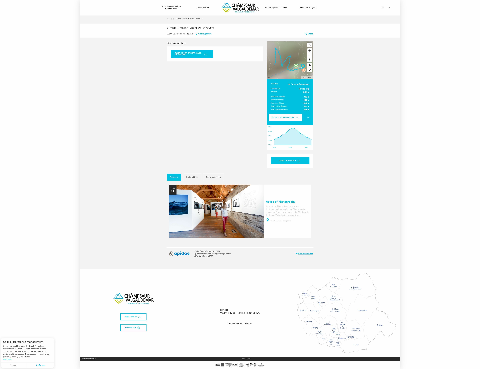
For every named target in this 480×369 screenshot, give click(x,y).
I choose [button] (14, 365)
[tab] (174, 177)
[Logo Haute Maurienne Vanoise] (133, 298)
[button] (389, 8)
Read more (7, 359)
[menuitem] (171, 7)
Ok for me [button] (40, 365)
